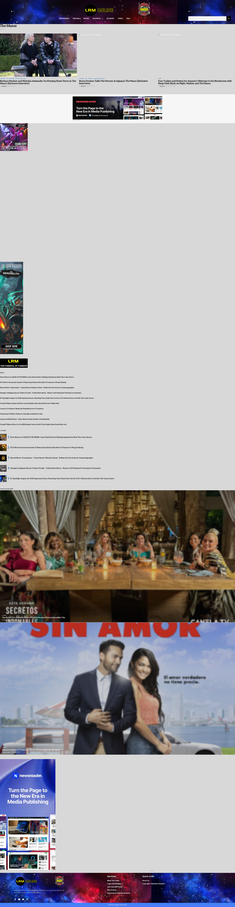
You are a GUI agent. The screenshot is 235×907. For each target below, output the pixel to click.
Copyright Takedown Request (153, 884)
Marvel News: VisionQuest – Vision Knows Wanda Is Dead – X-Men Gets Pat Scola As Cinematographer (37, 388)
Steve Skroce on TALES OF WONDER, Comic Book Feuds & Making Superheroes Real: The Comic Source (37, 377)
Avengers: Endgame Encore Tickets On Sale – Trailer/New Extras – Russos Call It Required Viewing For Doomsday (40, 393)
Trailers (120, 18)
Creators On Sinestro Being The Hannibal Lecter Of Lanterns (21, 409)
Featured (3, 78)
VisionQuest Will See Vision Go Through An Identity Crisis (21, 414)
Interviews (76, 18)
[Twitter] (23, 899)
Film (7, 78)
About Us (145, 881)
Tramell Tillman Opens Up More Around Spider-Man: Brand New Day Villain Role (29, 403)
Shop (128, 18)
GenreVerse (97, 18)
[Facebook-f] (15, 899)
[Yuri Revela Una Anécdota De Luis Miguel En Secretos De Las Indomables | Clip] (117, 556)
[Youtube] (19, 899)
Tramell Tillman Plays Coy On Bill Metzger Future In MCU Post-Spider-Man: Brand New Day (33, 424)
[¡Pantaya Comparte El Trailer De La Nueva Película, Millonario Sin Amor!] (117, 689)
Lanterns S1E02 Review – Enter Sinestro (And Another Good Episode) (24, 419)
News (24, 78)
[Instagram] (27, 899)
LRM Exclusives (64, 18)
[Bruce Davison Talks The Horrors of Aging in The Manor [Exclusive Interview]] (117, 55)
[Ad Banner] (117, 107)
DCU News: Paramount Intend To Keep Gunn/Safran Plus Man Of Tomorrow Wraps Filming (33, 382)
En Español (110, 18)
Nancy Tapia (7, 620)
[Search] (228, 18)
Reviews (86, 18)
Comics (4, 615)
